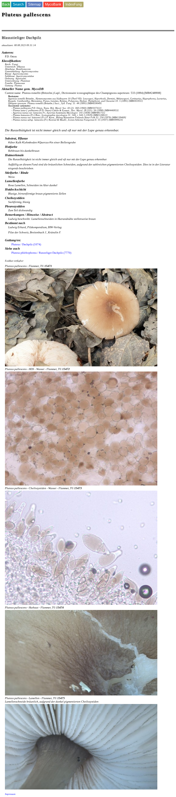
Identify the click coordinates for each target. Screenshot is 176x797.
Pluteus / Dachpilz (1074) (26, 244)
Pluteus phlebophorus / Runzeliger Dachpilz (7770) (41, 252)
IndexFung (73, 4)
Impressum (10, 794)
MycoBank (53, 4)
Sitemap (34, 4)
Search (18, 4)
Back (6, 4)
